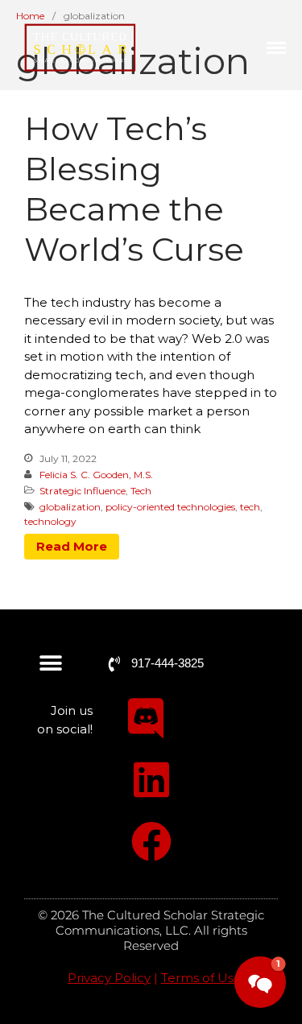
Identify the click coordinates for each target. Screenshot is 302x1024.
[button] (50, 664)
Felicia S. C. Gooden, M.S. (96, 475)
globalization (70, 507)
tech (250, 507)
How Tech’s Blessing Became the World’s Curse (134, 189)
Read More (71, 546)
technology (50, 521)
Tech (140, 491)
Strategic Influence (82, 491)
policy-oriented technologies (170, 507)
